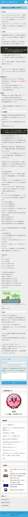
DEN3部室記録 (5, 505)
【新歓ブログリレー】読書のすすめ (11, 436)
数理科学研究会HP (5, 502)
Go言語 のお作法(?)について (9, 447)
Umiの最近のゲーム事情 (8, 433)
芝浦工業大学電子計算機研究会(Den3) (18, 513)
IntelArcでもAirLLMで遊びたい (17, 489)
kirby (14, 411)
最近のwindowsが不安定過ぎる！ (10, 439)
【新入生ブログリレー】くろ (9, 450)
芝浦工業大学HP (5, 499)
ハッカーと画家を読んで (8, 424)
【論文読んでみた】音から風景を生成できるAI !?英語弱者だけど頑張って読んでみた (18, 476)
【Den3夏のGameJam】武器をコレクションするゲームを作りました (13, 443)
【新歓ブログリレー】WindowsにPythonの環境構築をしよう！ (13, 429)
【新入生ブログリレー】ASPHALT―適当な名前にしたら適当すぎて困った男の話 (13, 454)
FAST (3, 458)
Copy (26, 47)
